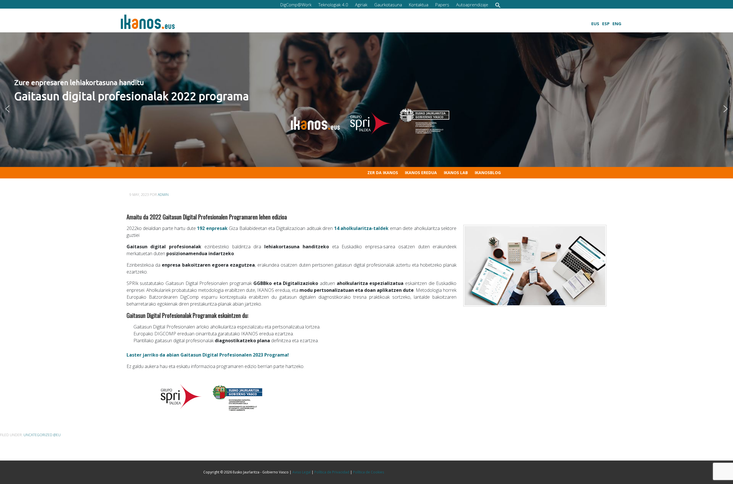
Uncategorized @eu (42, 434)
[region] (366, 108)
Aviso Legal (301, 472)
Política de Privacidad (331, 472)
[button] (498, 5)
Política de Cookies (368, 472)
